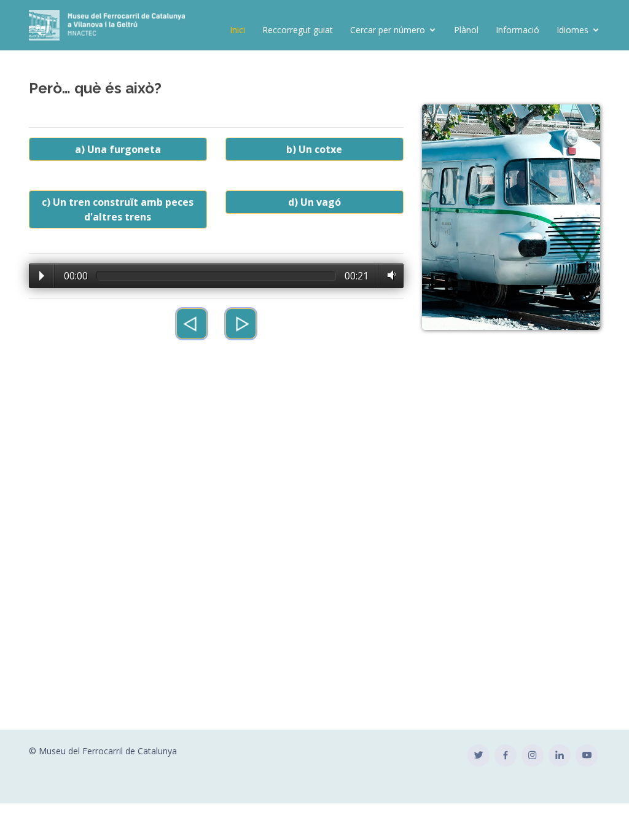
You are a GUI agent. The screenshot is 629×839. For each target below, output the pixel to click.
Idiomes (572, 30)
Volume (389, 275)
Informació (517, 30)
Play (41, 276)
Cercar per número (387, 30)
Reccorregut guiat (297, 30)
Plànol (466, 30)
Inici (237, 30)
